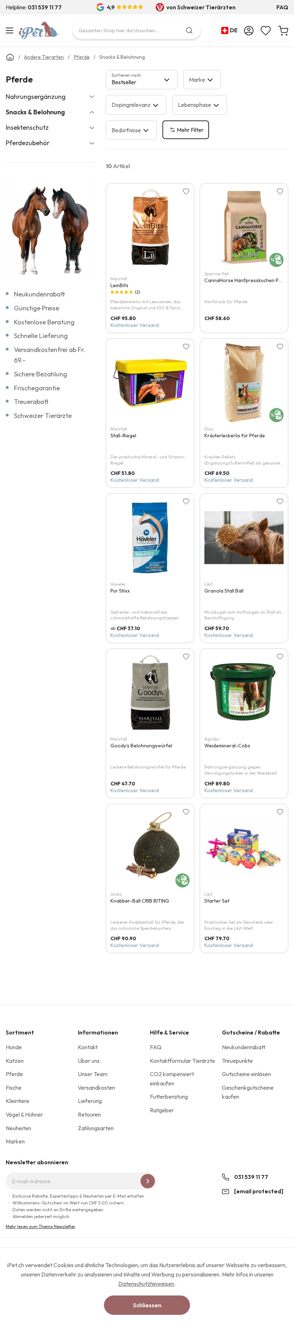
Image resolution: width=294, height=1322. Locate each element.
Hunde (14, 1047)
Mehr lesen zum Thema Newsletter (40, 1226)
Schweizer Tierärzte (43, 416)
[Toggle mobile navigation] (10, 30)
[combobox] (136, 30)
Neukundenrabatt (39, 294)
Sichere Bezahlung (40, 374)
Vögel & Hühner (24, 1114)
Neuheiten (18, 1128)
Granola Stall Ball (223, 591)
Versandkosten (96, 1087)
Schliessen (147, 1305)
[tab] (141, 79)
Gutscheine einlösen (246, 1074)
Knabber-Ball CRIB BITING (139, 901)
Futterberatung (169, 1096)
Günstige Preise (36, 308)
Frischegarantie (37, 388)
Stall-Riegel (123, 435)
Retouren (89, 1114)
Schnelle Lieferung (41, 336)
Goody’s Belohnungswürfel (141, 745)
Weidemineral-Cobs (227, 745)
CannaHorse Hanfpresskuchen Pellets (247, 280)
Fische (14, 1087)
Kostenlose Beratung (44, 322)
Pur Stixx (120, 591)
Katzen (15, 1060)
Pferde (14, 1074)
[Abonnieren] (148, 1181)
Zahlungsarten (96, 1128)
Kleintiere (17, 1100)
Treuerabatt (31, 402)
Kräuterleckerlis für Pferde (234, 435)
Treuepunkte (237, 1060)
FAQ (282, 7)
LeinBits (119, 285)
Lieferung (90, 1100)
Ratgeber (162, 1110)
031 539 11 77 (251, 1176)
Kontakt (88, 1047)
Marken (15, 1141)
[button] (231, 30)
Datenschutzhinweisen (146, 1283)
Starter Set (216, 901)
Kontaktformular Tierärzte (182, 1060)
